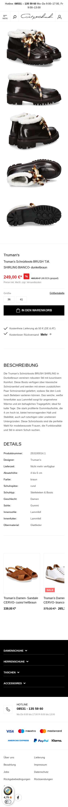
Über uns (9, 757)
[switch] (8, 802)
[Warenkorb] (66, 16)
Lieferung (39, 757)
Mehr (44, 334)
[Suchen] (14, 16)
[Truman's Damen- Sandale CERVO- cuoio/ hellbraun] (22, 573)
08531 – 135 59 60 (25, 3)
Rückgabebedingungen (17, 779)
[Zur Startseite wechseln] (37, 16)
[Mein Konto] (59, 16)
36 (9, 299)
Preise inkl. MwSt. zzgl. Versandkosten (22, 282)
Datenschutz (41, 771)
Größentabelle (57, 293)
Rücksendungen (43, 779)
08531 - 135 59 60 (30, 708)
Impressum (40, 764)
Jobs (6, 771)
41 (21, 299)
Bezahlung (10, 764)
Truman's (12, 255)
